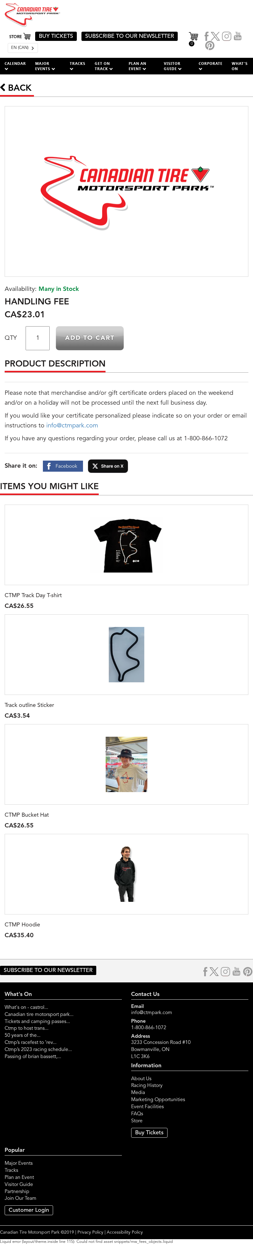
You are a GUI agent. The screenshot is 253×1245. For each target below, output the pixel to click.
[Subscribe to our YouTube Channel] (238, 36)
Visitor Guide (19, 1184)
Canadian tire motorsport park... (39, 1014)
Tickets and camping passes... (37, 1021)
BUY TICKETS (56, 36)
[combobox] (23, 48)
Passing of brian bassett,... (33, 1056)
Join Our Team (20, 1198)
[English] (23, 48)
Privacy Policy (90, 1232)
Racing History (147, 1085)
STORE (16, 37)
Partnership (17, 1191)
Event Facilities (147, 1106)
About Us (141, 1078)
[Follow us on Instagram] (227, 36)
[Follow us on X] (215, 36)
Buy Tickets (149, 1133)
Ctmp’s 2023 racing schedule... (38, 1049)
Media (138, 1092)
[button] (15, 66)
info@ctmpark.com (72, 426)
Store (137, 1121)
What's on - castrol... (26, 1007)
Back (18, 88)
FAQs (137, 1114)
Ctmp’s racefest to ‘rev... (30, 1042)
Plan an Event (19, 1177)
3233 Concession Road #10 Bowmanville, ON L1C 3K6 (161, 1049)
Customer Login (29, 1210)
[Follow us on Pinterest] (210, 45)
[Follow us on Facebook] (207, 36)
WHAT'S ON (240, 66)
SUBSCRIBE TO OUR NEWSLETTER (129, 36)
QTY (11, 338)
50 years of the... (22, 1035)
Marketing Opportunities (158, 1099)
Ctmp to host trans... (26, 1028)
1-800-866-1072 (148, 1027)
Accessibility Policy (125, 1232)
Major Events (19, 1163)
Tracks (11, 1170)
